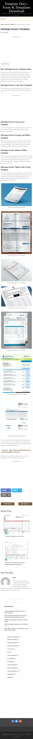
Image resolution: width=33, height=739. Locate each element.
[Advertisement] (16, 50)
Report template (11, 668)
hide (8, 63)
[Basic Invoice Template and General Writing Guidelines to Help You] (16, 550)
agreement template (12, 637)
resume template (11, 671)
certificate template (12, 645)
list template (10, 658)
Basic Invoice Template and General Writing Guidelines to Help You (15, 563)
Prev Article (8, 503)
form (8, 652)
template (9, 677)
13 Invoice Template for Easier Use (14, 536)
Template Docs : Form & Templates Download (16, 7)
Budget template (11, 639)
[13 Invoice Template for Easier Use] (16, 524)
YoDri (14, 577)
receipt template (11, 664)
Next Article (25, 503)
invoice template (11, 655)
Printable (9, 661)
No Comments (4, 32)
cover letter (10, 649)
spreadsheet (10, 674)
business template (12, 642)
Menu (3, 19)
